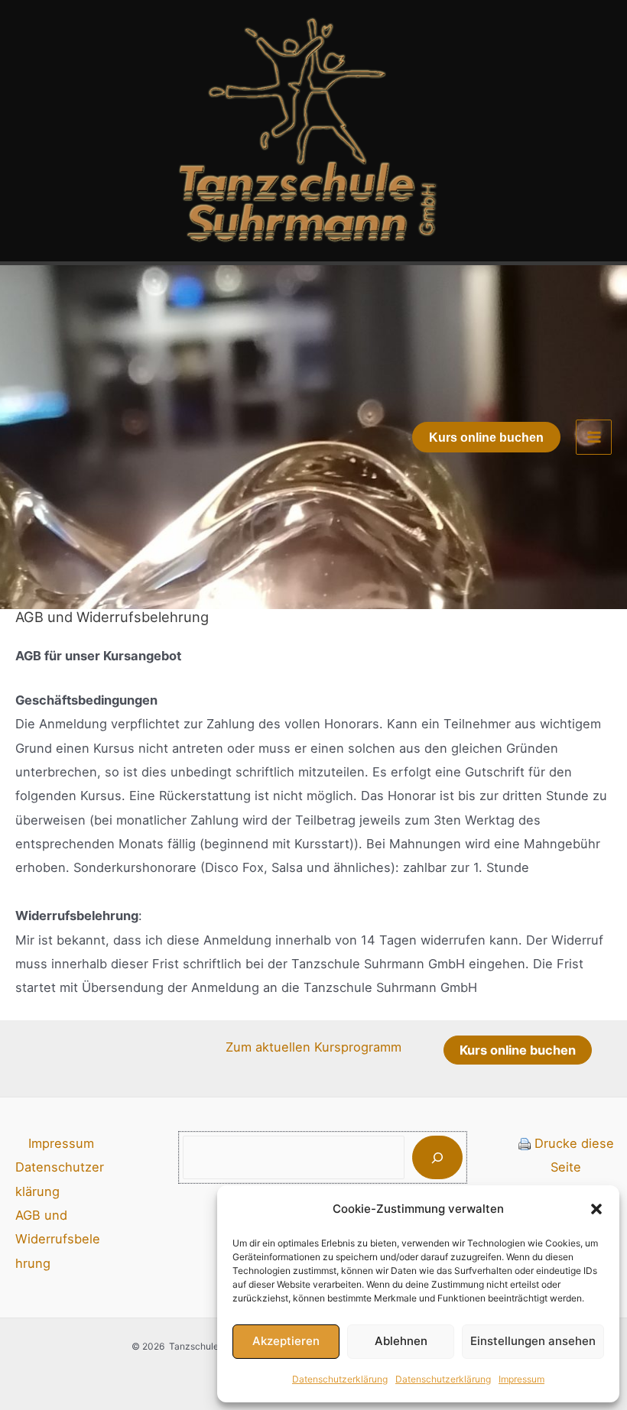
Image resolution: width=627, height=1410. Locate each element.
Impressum (521, 1379)
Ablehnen (401, 1341)
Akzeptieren (286, 1341)
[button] (596, 1209)
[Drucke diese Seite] (524, 1143)
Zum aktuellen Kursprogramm (313, 1047)
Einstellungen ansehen (533, 1341)
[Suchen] (437, 1157)
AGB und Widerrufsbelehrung (57, 1239)
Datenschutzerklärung (340, 1379)
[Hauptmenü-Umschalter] (594, 437)
